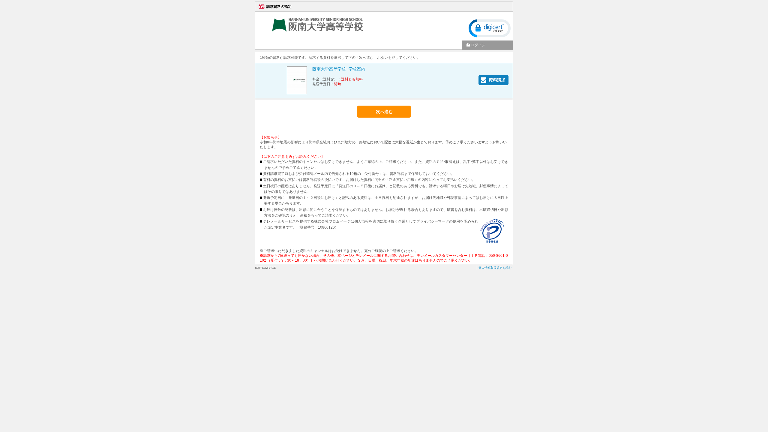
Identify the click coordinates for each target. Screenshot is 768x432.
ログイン (478, 45)
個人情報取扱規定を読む (495, 267)
